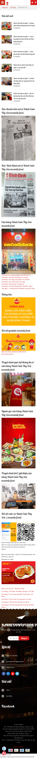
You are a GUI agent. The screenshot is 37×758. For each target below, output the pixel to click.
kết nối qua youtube (7, 354)
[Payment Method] (10, 751)
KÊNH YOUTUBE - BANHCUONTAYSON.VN (14, 352)
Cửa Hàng (13, 7)
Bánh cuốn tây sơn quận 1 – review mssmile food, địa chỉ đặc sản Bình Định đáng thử (23, 39)
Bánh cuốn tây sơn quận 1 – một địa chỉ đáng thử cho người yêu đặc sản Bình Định (23, 80)
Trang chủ (5, 7)
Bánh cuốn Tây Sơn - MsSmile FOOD (13, 588)
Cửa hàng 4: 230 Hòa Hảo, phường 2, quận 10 (15, 602)
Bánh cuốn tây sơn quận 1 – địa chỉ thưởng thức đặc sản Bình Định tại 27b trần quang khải (23, 95)
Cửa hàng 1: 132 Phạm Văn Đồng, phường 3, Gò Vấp (18, 591)
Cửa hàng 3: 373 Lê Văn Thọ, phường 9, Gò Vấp (16, 599)
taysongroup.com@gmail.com (14, 661)
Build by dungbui (18, 746)
